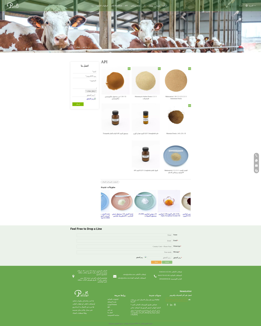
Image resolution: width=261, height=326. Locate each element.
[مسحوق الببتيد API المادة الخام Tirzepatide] (116, 117)
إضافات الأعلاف (116, 5)
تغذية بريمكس (135, 5)
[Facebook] (168, 304)
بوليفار (151, 5)
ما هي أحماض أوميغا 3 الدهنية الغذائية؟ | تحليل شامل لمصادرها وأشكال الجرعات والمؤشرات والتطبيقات (145, 312)
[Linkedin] (171, 304)
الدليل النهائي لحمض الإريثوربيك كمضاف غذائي (145, 308)
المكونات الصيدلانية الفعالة (110, 182)
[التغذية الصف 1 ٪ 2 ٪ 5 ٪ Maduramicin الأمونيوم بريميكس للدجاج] (176, 154)
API (126, 5)
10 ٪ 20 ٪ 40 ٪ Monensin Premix (176, 133)
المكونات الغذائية (102, 5)
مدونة (158, 5)
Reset (156, 262)
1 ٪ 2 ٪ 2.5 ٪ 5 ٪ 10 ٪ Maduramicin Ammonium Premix (176, 97)
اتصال (165, 5)
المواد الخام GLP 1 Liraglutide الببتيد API (146, 170)
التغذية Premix (112, 304)
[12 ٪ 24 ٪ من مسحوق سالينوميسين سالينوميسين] (116, 80)
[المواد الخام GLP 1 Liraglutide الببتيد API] (146, 154)
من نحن (110, 310)
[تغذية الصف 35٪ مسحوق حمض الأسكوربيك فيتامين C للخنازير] (116, 201)
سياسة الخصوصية (113, 315)
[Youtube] (174, 304)
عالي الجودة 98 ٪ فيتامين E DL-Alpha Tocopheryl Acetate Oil (164, 215)
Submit (167, 262)
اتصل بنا (110, 312)
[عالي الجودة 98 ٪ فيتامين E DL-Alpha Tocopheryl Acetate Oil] (163, 201)
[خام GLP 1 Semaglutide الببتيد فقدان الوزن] (146, 117)
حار (144, 5)
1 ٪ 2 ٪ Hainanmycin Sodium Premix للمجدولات (146, 97)
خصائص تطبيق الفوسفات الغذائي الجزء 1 (143, 305)
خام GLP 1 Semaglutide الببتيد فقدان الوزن (145, 133)
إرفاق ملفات (91, 91)
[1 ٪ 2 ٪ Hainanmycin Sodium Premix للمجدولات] (146, 80)
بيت (92, 5)
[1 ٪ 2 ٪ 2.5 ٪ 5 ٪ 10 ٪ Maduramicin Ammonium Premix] (176, 80)
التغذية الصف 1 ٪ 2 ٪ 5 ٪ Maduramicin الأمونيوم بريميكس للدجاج (176, 171)
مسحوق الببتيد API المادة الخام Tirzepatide (115, 133)
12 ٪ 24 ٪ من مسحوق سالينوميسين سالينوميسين (115, 97)
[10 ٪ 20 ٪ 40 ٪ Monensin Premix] (176, 117)
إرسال (78, 104)
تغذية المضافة (112, 302)
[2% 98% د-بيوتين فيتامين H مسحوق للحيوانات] (140, 201)
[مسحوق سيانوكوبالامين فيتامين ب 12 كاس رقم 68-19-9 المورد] (187, 201)
